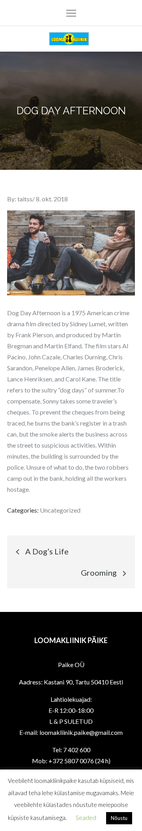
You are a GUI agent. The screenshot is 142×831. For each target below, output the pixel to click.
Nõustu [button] (119, 818)
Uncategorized (60, 510)
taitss (24, 199)
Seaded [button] (86, 817)
